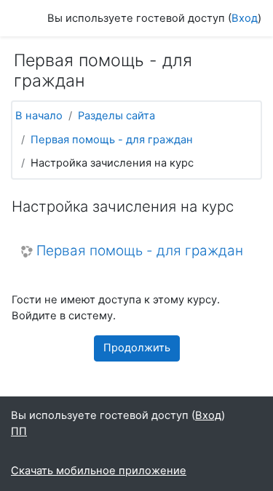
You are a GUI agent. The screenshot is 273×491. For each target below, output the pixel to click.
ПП (19, 431)
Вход (245, 18)
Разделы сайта (116, 115)
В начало (39, 115)
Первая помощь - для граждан (112, 139)
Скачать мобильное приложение (98, 470)
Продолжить (136, 347)
